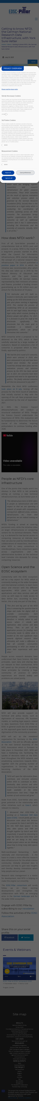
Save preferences (25, 172)
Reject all (8, 172)
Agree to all (8, 178)
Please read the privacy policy (10, 89)
